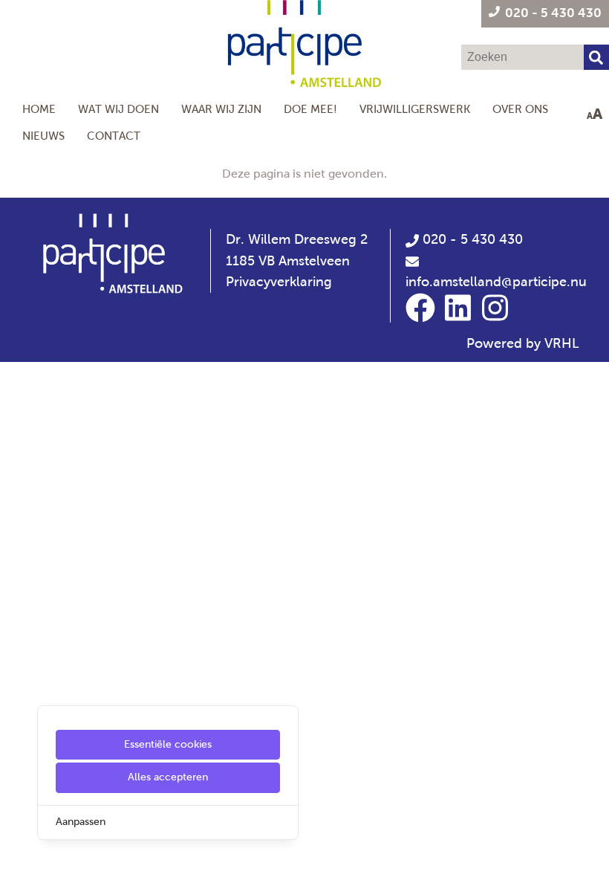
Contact (113, 135)
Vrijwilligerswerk (414, 109)
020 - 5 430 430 (471, 239)
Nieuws (43, 135)
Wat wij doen (118, 109)
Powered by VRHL (522, 343)
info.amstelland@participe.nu (496, 281)
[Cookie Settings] (17, 855)
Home (39, 109)
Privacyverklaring (279, 281)
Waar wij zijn (221, 109)
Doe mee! (310, 109)
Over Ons (520, 109)
